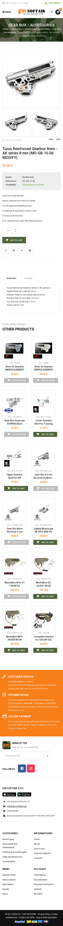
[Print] (30, 250)
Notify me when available (22, 341)
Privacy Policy (44, 914)
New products (9, 879)
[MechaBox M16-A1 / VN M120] (14, 564)
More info (11, 278)
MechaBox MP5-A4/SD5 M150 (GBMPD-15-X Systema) (14, 638)
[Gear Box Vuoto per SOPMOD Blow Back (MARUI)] (14, 402)
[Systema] (8, 571)
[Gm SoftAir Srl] (31, 11)
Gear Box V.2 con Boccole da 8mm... (44, 476)
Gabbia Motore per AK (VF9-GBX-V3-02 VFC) (43, 530)
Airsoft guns (8, 839)
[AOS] (37, 409)
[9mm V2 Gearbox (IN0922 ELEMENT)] (43, 348)
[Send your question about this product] (22, 250)
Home (5, 29)
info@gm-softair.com (17, 806)
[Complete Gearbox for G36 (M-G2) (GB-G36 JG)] (43, 618)
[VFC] (37, 463)
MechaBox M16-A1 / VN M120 (15, 584)
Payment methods (42, 853)
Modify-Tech (28, 177)
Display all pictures (13, 140)
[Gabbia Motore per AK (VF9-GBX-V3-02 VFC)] (43, 510)
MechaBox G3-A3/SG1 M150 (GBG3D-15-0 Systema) (43, 584)
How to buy (39, 848)
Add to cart (47, 434)
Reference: (11, 181)
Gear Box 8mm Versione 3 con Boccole (15, 530)
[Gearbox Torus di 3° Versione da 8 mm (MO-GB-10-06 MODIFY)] (16, 123)
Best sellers (7, 884)
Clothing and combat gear (14, 852)
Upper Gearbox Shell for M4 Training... (14, 476)
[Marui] (8, 409)
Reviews (28, 278)
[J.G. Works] (37, 625)
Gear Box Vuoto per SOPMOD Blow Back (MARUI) (14, 422)
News (5, 894)
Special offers (9, 875)
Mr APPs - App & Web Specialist (42, 917)
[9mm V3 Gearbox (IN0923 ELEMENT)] (14, 348)
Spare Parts (17, 29)
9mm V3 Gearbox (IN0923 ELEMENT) (14, 368)
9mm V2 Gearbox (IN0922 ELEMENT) (43, 368)
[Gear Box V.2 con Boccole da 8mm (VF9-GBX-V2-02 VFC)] (43, 456)
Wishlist (37, 889)
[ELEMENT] (8, 355)
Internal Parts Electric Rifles (37, 29)
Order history (40, 875)
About (37, 844)
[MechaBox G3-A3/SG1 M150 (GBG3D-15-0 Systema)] (43, 564)
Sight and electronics (12, 857)
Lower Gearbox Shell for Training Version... (43, 422)
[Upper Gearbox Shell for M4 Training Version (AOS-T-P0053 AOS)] (14, 456)
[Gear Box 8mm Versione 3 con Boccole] (14, 510)
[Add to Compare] (13, 250)
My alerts (38, 894)
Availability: (11, 184)
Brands (5, 889)
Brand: (9, 177)
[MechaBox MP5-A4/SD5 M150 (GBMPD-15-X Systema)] (14, 618)
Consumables (8, 861)
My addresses (40, 879)
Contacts (38, 858)
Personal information (43, 884)
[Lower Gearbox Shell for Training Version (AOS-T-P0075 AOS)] (43, 402)
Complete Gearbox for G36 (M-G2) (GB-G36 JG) (43, 638)
